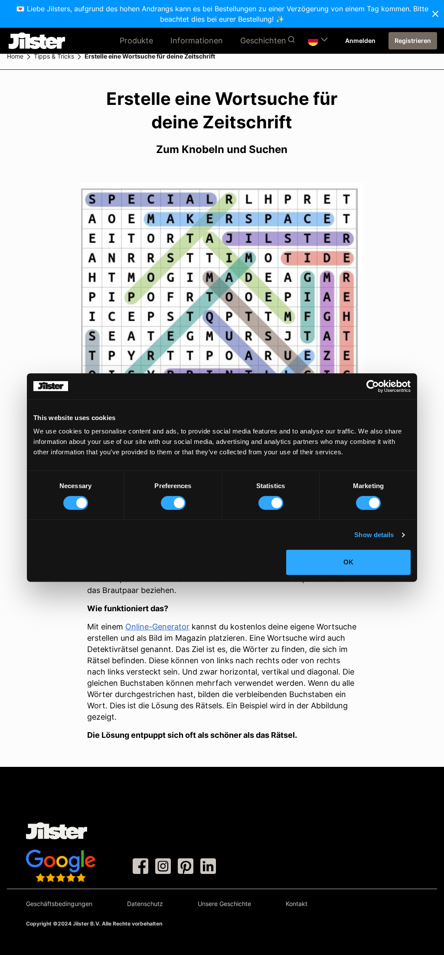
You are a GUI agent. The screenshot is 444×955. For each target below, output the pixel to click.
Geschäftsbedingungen (59, 903)
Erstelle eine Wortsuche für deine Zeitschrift (150, 56)
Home (15, 56)
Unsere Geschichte (224, 903)
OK (348, 562)
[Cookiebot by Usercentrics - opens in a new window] (373, 386)
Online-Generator (157, 626)
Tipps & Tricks (54, 56)
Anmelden (360, 40)
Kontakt (296, 903)
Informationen (196, 40)
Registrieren (413, 40)
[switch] (173, 503)
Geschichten (263, 40)
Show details (374, 534)
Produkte (136, 40)
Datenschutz (145, 903)
